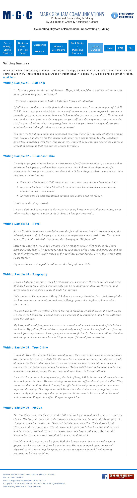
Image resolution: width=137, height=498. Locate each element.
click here (9, 77)
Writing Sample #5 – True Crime (25, 347)
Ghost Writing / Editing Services (7, 48)
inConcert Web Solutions (29, 486)
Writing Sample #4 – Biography (25, 274)
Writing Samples (95, 48)
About (109, 48)
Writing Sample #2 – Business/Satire (29, 156)
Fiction (37, 407)
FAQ (120, 48)
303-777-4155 (16, 477)
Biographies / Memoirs (40, 48)
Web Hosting (9, 486)
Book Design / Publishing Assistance (77, 48)
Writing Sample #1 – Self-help (24, 83)
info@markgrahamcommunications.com (28, 480)
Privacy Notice (39, 474)
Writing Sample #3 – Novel (22, 223)
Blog (131, 48)
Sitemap (51, 474)
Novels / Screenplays (58, 48)
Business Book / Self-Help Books (23, 48)
